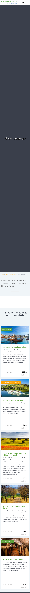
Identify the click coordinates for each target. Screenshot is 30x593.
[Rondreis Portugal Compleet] (15, 334)
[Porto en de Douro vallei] (15, 547)
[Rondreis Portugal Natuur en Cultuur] (15, 494)
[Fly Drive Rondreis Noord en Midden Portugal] (15, 441)
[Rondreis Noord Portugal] (15, 388)
